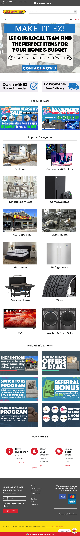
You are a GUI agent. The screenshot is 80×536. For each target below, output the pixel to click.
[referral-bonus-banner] (61, 377)
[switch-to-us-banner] (19, 377)
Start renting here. (9, 493)
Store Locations (44, 3)
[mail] (12, 499)
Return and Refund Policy (68, 514)
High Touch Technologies (54, 526)
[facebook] (4, 499)
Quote (69, 19)
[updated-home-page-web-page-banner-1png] (19, 81)
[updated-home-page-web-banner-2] (61, 81)
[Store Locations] (35, 3)
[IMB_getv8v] (61, 107)
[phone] (16, 499)
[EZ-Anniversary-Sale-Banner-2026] (19, 107)
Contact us (19, 462)
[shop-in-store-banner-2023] (19, 351)
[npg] (19, 403)
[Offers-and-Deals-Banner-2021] (61, 351)
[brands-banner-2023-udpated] (61, 403)
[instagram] (8, 499)
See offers (68, 465)
